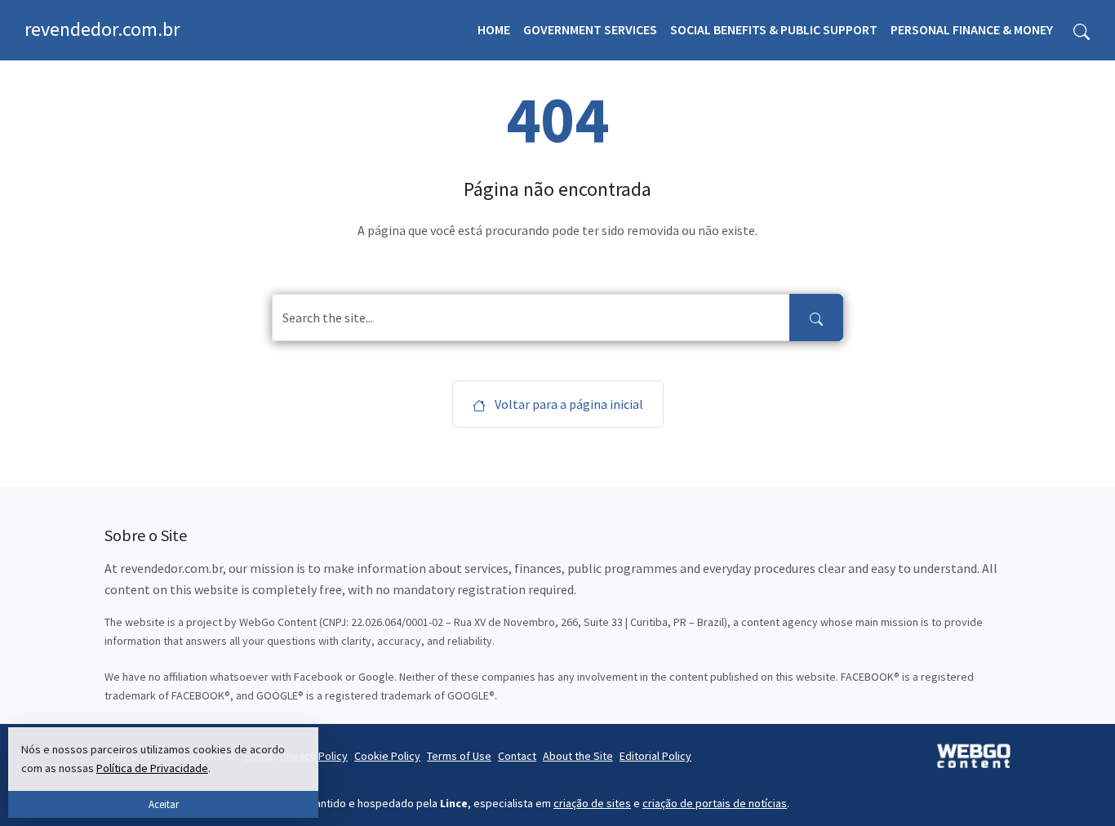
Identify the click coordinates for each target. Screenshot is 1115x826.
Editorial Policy (655, 755)
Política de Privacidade (152, 768)
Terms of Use (459, 755)
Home (494, 29)
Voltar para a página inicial (567, 404)
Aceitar (164, 803)
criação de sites (592, 803)
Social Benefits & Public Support (773, 29)
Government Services (590, 29)
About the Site (578, 755)
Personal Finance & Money (972, 29)
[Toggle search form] (1082, 30)
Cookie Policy (387, 755)
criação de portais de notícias (714, 803)
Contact (517, 755)
